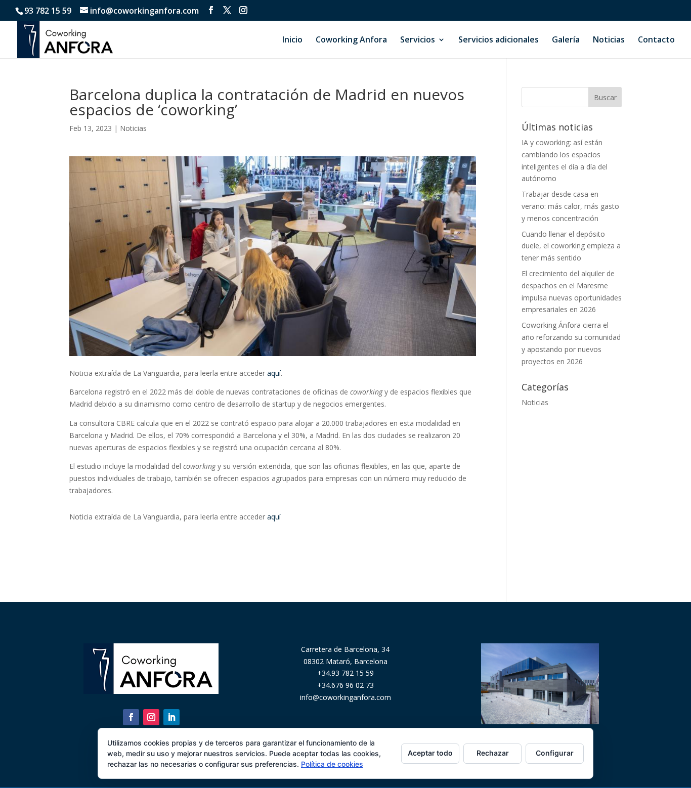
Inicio (292, 40)
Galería (566, 40)
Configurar (555, 753)
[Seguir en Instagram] (151, 717)
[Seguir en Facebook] (131, 717)
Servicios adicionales (498, 40)
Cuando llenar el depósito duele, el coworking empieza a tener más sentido (571, 246)
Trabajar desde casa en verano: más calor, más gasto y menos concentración (570, 206)
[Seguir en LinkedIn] (171, 717)
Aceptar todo (430, 753)
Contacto (656, 40)
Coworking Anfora (351, 40)
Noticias (609, 40)
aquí (274, 373)
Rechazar (493, 753)
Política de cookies (332, 764)
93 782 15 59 (47, 10)
